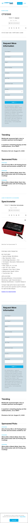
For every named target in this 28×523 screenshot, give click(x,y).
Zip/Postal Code (9, 83)
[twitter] (14, 28)
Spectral (17, 18)
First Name (8, 51)
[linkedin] (11, 28)
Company (7, 73)
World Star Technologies (17, 205)
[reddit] (16, 28)
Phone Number (8, 67)
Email (6, 62)
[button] (3, 3)
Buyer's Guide (5, 10)
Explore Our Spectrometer (9, 291)
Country (7, 89)
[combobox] (14, 91)
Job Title (7, 78)
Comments (7, 95)
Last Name (8, 57)
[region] (14, 518)
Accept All (14, 520)
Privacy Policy (22, 516)
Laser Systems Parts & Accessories (10, 197)
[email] (18, 28)
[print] (25, 28)
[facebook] (9, 28)
